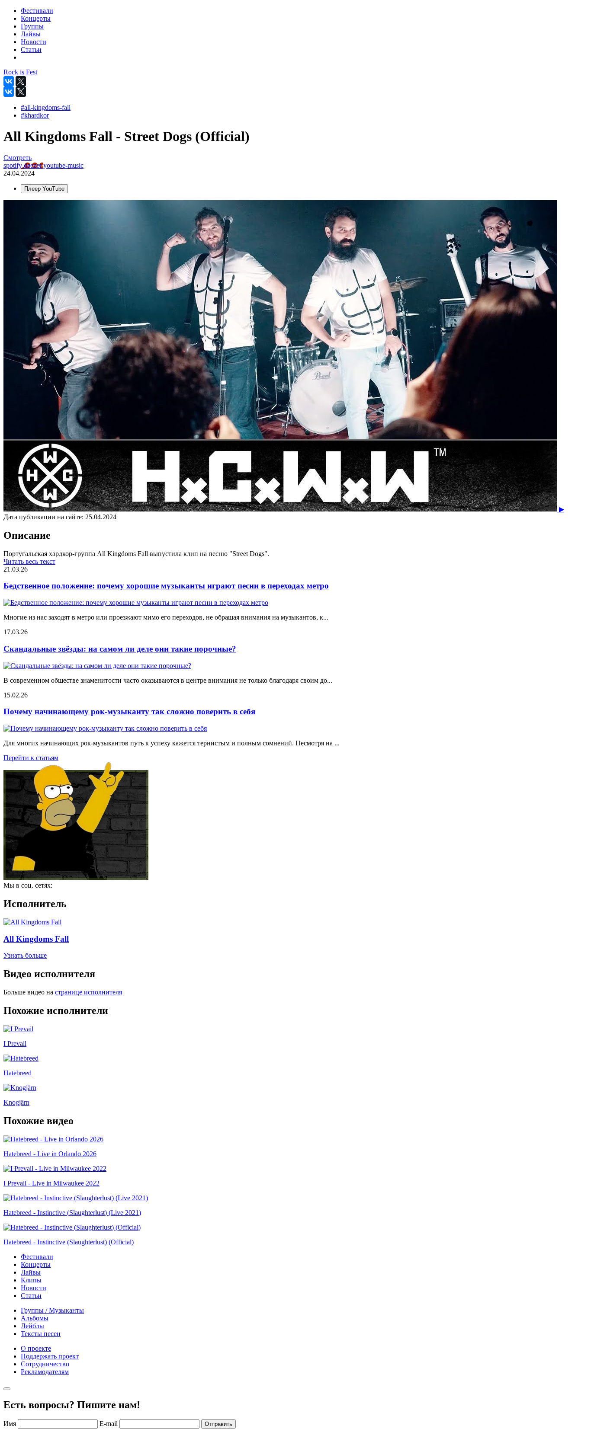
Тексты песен (41, 1333)
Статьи (31, 1295)
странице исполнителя (88, 992)
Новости (33, 1287)
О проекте (36, 1348)
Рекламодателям (45, 1371)
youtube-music (63, 165)
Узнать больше (25, 955)
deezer (33, 165)
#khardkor (35, 115)
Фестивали (37, 1256)
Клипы (31, 1280)
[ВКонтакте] (8, 81)
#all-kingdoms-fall (46, 107)
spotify (13, 165)
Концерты (36, 1264)
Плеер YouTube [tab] (44, 188)
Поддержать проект (50, 1356)
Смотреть (17, 157)
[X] (21, 81)
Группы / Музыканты (52, 1310)
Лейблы (32, 1326)
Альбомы (34, 1318)
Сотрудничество (45, 1364)
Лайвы (31, 1272)
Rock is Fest (20, 72)
